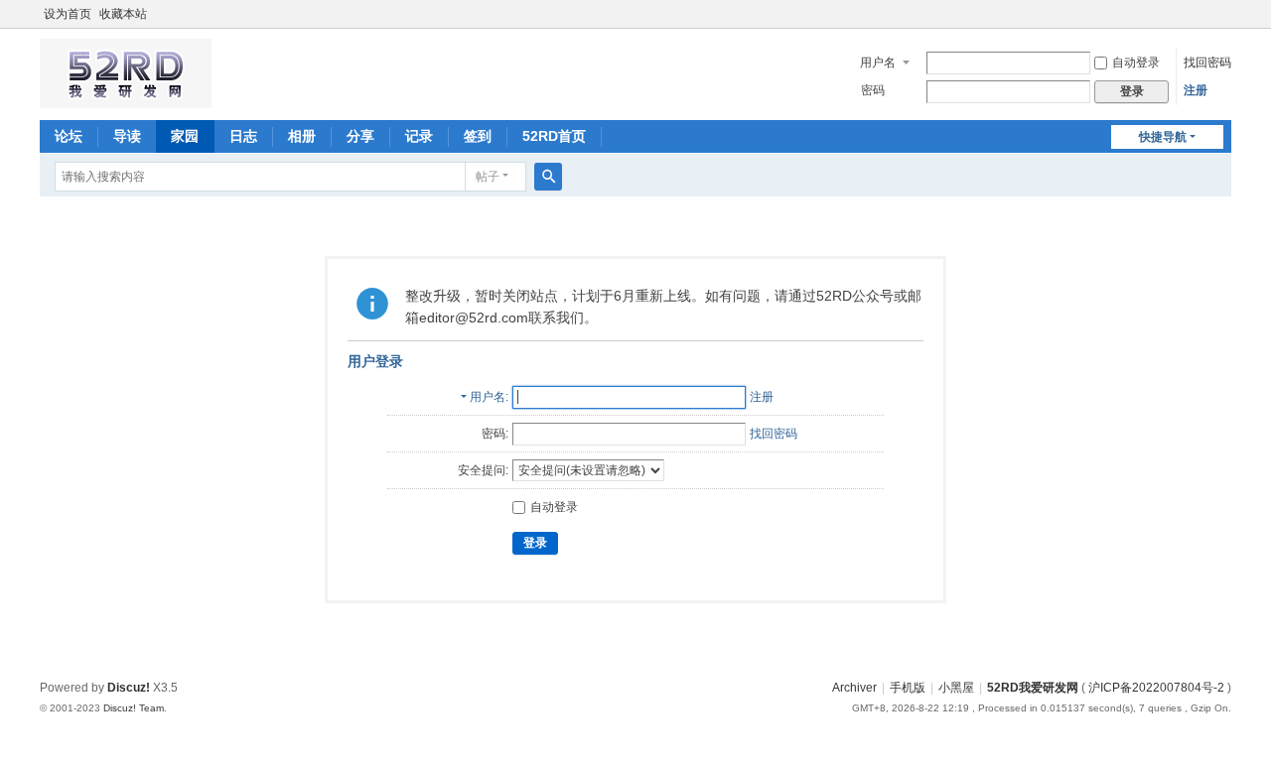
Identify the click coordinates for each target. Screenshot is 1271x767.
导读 (127, 136)
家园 (185, 136)
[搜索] (548, 177)
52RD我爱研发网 (1032, 688)
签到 (478, 136)
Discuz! (128, 688)
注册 (1195, 90)
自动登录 (1136, 62)
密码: (495, 434)
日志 (243, 136)
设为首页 (67, 14)
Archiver (854, 688)
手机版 (907, 688)
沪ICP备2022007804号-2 (1156, 688)
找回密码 (1207, 62)
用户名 (878, 62)
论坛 (68, 136)
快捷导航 (1163, 137)
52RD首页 (554, 136)
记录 (419, 136)
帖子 (487, 177)
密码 (873, 90)
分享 (360, 136)
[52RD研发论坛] (126, 99)
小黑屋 (956, 688)
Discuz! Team (133, 708)
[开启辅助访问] (1226, 14)
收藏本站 (123, 14)
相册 (302, 136)
